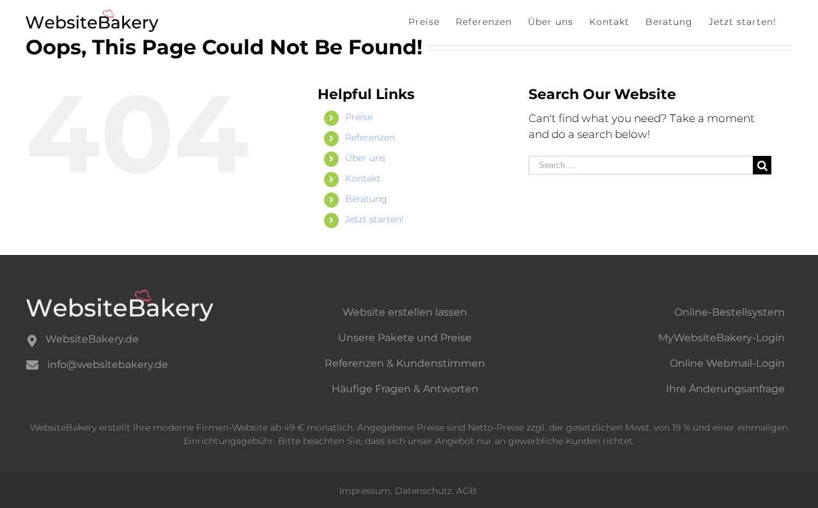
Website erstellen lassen (405, 312)
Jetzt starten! (374, 219)
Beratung (366, 198)
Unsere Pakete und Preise (405, 338)
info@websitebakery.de (107, 364)
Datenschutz (423, 490)
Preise (359, 117)
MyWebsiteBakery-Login (721, 338)
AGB (466, 490)
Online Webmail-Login (727, 363)
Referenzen (370, 137)
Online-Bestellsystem (729, 312)
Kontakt (363, 178)
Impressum (364, 490)
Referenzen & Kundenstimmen (405, 363)
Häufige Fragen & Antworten (405, 389)
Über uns (365, 158)
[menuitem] (424, 21)
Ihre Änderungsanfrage (725, 389)
